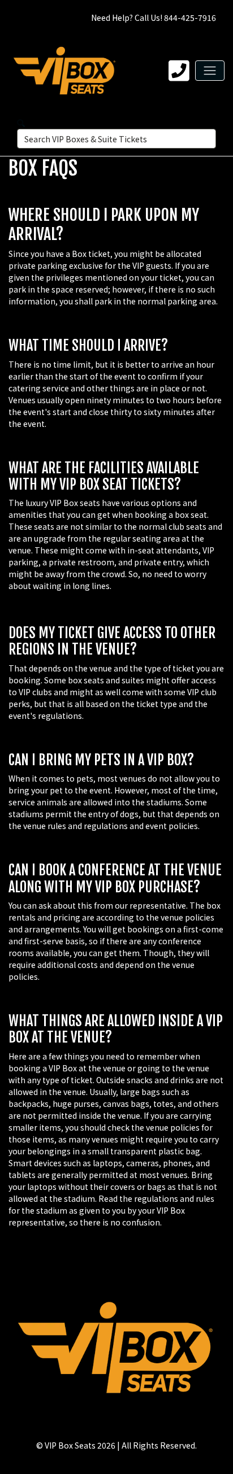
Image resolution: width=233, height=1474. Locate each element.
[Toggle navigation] (210, 70)
